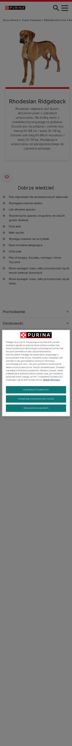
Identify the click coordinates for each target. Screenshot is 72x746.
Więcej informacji (51, 380)
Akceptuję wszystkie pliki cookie (36, 398)
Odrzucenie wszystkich (36, 408)
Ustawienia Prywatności (36, 389)
